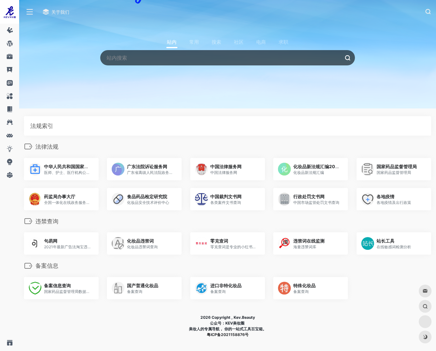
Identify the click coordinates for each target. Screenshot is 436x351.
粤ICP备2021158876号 (228, 334)
